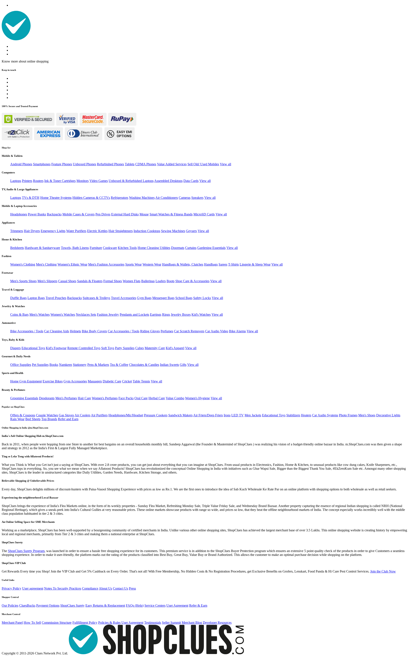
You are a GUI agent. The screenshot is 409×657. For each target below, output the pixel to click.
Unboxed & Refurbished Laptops (131, 181)
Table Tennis (141, 381)
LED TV (237, 415)
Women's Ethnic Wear (72, 264)
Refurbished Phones (110, 164)
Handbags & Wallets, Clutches (182, 264)
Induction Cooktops (147, 231)
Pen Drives (102, 214)
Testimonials (152, 622)
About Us (105, 588)
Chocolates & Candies (144, 364)
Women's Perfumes (105, 398)
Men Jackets (253, 415)
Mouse (144, 214)
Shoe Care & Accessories (192, 281)
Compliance (90, 588)
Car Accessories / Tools (123, 331)
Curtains (190, 248)
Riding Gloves (150, 331)
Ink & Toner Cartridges (60, 181)
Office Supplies (20, 364)
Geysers (191, 231)
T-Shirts (233, 264)
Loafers (161, 281)
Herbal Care (156, 398)
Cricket (127, 381)
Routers (38, 181)
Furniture (96, 248)
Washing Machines (142, 197)
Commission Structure (57, 622)
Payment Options (47, 605)
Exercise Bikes (53, 381)
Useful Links (8, 580)
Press (132, 588)
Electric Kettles (97, 231)
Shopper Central (10, 597)
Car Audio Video (216, 331)
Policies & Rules (109, 622)
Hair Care (84, 398)
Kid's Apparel (175, 348)
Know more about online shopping (25, 61)
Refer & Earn (198, 605)
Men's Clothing (46, 264)
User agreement (32, 588)
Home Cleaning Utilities (154, 248)
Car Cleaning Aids (56, 331)
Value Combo (175, 398)
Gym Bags (144, 298)
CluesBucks (27, 605)
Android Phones (21, 164)
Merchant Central (11, 614)
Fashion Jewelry (108, 314)
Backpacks (54, 214)
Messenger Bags (163, 298)
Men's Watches (39, 314)
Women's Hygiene (197, 398)
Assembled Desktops (168, 181)
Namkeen (65, 364)
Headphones (18, 214)
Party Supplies (124, 348)
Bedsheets (17, 248)
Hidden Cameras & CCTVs (91, 197)
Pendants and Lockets (134, 314)
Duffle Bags (18, 298)
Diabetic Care (112, 381)
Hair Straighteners (120, 231)
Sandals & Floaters (89, 281)
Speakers (197, 197)
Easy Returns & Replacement (105, 605)
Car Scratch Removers (189, 331)
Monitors (82, 181)
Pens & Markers (98, 364)
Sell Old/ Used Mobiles (203, 164)
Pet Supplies (40, 364)
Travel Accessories (123, 298)
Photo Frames (348, 415)
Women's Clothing (22, 264)
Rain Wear (17, 419)
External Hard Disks (125, 214)
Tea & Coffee (119, 364)
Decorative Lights (388, 415)
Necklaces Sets (86, 314)
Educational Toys (33, 348)
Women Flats (131, 281)
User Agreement (177, 605)
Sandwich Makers (180, 415)
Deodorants (47, 398)
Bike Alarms (237, 331)
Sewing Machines (173, 231)
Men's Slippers (47, 281)
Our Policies (10, 605)
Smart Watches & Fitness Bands (171, 214)
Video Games (98, 181)
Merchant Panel (12, 622)
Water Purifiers (76, 231)
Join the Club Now (383, 571)
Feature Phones (61, 164)
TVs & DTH (30, 197)
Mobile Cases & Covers (78, 214)
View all (225, 164)
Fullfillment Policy (84, 622)
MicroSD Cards (204, 214)
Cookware (110, 248)
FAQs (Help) (135, 605)
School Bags (183, 298)
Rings (166, 314)
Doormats (177, 248)
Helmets (75, 331)
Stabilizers (293, 415)
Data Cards (191, 181)
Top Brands (49, 419)
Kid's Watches (201, 314)
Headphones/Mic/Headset (125, 415)
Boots (170, 281)
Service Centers (155, 605)
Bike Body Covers (94, 331)
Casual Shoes (67, 281)
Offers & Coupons (22, 415)
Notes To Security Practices (62, 588)
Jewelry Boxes (181, 314)
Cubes (139, 348)
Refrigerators (119, 197)
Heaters (306, 415)
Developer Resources (217, 622)
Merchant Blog (192, 622)
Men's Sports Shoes (23, 281)
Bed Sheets (32, 419)
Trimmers (16, 231)
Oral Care (141, 398)
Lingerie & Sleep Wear (255, 264)
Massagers (95, 381)
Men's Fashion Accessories (106, 264)
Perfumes (167, 331)
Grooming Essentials (24, 398)
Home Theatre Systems (56, 197)
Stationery (79, 364)
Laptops (15, 181)
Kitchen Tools (127, 248)
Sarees (223, 264)
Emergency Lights (53, 231)
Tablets (129, 164)
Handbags (211, 264)
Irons (227, 415)
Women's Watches (62, 314)
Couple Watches (47, 415)
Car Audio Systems (325, 415)
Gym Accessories (75, 381)
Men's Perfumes (66, 398)
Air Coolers (82, 415)
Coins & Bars (19, 314)
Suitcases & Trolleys (96, 298)
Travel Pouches (56, 298)
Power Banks (37, 214)
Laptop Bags (36, 298)
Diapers (15, 348)
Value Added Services (172, 164)
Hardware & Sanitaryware (42, 248)
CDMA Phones (145, 164)
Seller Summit (171, 622)
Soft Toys (107, 348)
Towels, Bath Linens (75, 248)
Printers (27, 181)
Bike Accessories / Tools (26, 331)
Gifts (183, 364)
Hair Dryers (32, 231)
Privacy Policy (11, 588)
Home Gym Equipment (26, 381)
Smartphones (41, 164)
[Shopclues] (16, 39)
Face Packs (126, 398)
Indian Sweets (169, 364)
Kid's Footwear (56, 348)
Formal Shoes (112, 281)
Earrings (155, 314)
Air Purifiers (99, 415)
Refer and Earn (68, 419)
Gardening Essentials (211, 248)
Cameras (184, 197)
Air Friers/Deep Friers (208, 415)
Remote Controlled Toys (83, 348)
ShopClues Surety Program (26, 551)
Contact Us (120, 588)
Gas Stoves (66, 415)
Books (53, 364)
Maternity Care (155, 348)
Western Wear (152, 264)
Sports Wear (133, 264)
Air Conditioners (166, 197)
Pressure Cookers (155, 415)
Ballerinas (148, 281)
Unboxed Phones (84, 164)
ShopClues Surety (72, 605)
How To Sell (32, 622)
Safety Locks (202, 298)
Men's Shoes (366, 415)
